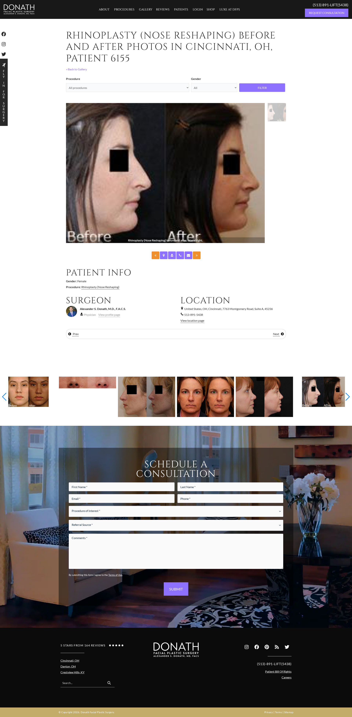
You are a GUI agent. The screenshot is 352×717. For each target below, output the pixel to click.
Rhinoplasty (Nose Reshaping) (100, 287)
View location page (192, 320)
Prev (75, 334)
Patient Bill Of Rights (278, 671)
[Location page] (164, 255)
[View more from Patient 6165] (28, 391)
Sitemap (289, 712)
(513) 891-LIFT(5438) (330, 5)
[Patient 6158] (197, 255)
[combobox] (82, 683)
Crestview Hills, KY (72, 672)
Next (276, 334)
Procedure (73, 78)
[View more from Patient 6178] (87, 382)
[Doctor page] (172, 255)
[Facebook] (256, 647)
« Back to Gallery (76, 69)
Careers (287, 677)
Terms (278, 712)
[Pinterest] (266, 647)
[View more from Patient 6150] (264, 396)
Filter (262, 87)
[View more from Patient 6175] (146, 396)
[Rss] (276, 647)
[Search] (109, 683)
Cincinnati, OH (69, 660)
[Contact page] (188, 255)
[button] (4, 397)
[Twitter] (287, 647)
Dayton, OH (68, 666)
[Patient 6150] (155, 255)
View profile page (109, 314)
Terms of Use (115, 574)
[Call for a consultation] (180, 255)
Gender (196, 78)
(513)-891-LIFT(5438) (274, 664)
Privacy (268, 712)
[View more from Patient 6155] (323, 391)
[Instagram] (246, 647)
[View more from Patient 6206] (205, 396)
